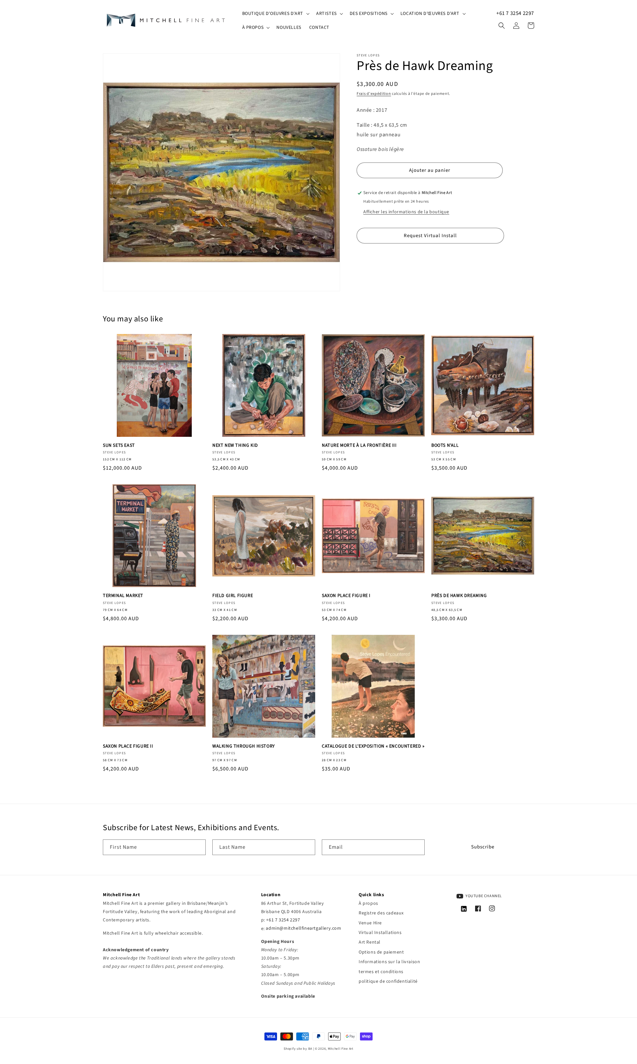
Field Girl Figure (232, 596)
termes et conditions (381, 971)
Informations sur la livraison (389, 962)
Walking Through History (243, 746)
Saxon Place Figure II (128, 746)
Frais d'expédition (374, 94)
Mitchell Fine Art (340, 1048)
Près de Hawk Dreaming (459, 596)
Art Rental (370, 942)
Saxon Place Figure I (346, 596)
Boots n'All (445, 445)
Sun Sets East (119, 445)
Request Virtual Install (430, 235)
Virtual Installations (380, 932)
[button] (275, 14)
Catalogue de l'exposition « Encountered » (373, 746)
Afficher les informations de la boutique (406, 212)
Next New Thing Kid (235, 445)
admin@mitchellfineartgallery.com (303, 928)
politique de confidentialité (388, 981)
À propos (368, 903)
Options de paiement (381, 952)
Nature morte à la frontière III (359, 445)
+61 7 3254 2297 (515, 13)
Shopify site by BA (298, 1048)
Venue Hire (370, 923)
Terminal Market (123, 596)
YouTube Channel (483, 896)
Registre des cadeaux (381, 913)
